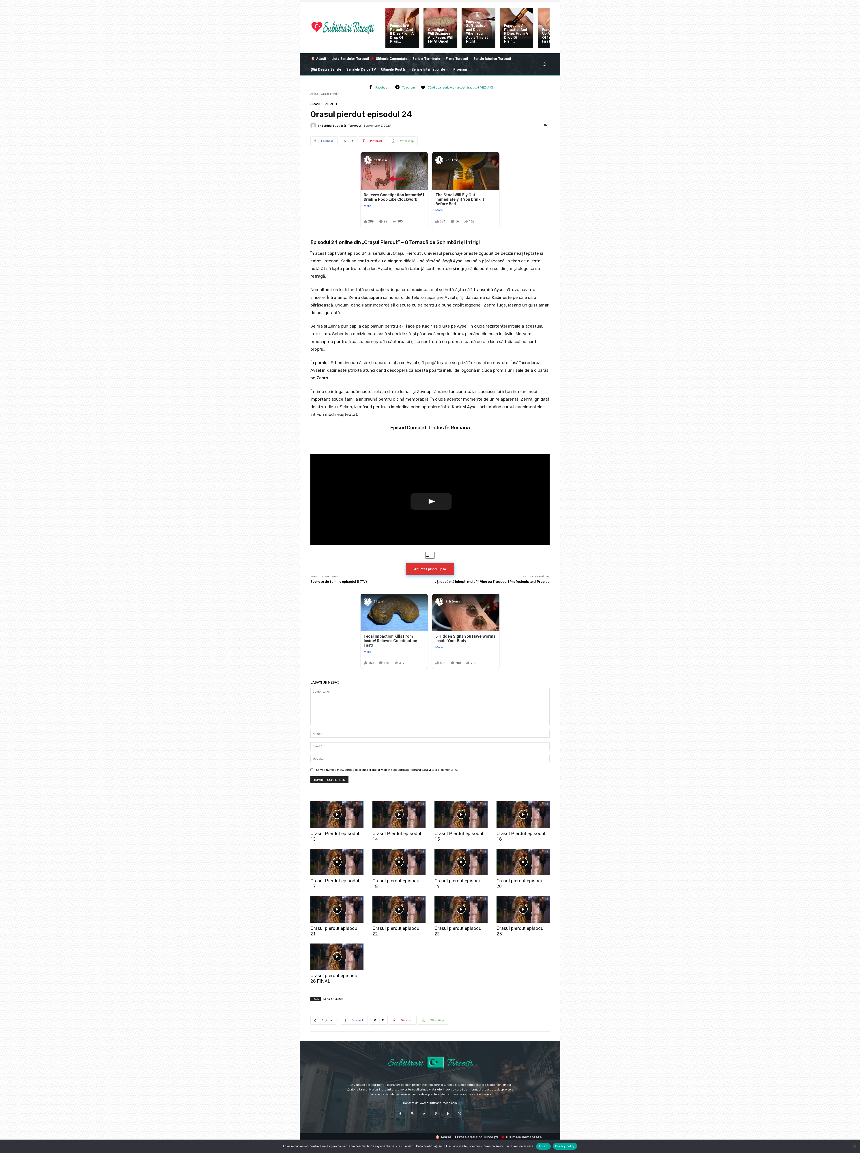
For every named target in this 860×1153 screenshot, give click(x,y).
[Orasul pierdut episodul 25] (523, 909)
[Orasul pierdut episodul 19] (461, 862)
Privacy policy (565, 1146)
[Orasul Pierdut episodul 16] (523, 814)
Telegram (408, 87)
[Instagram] (412, 1114)
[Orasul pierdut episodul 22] (399, 909)
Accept (543, 1146)
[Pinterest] (436, 1114)
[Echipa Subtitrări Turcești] (314, 125)
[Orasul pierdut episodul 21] (336, 909)
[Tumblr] (447, 1114)
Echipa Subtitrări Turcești (341, 125)
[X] (459, 1114)
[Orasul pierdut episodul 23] (461, 909)
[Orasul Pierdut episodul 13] (336, 814)
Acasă (314, 94)
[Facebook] (370, 87)
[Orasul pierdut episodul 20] (523, 862)
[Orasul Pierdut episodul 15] (461, 814)
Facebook (382, 87)
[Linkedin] (424, 1114)
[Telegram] (397, 87)
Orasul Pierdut (330, 94)
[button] (544, 64)
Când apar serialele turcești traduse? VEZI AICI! (461, 87)
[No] (854, 1146)
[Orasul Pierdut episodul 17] (336, 862)
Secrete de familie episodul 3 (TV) (338, 582)
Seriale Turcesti (333, 998)
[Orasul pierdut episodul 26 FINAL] (336, 957)
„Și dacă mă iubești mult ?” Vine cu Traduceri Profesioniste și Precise (492, 582)
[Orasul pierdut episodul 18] (399, 862)
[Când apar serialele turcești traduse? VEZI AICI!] (423, 87)
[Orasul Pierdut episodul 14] (399, 814)
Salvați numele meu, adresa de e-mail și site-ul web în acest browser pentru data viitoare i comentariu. (387, 769)
